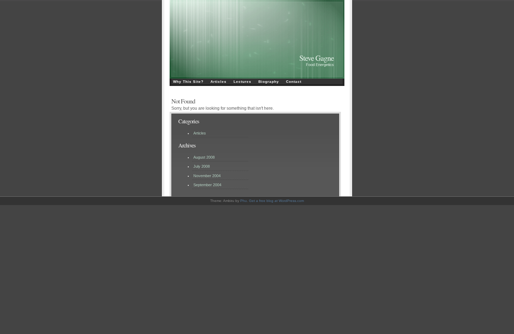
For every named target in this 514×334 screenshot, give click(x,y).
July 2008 (201, 166)
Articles (218, 82)
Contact (293, 82)
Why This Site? (188, 82)
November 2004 (207, 176)
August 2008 (204, 157)
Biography (268, 82)
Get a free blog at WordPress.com (276, 201)
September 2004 (207, 185)
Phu (243, 201)
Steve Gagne (316, 58)
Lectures (242, 82)
